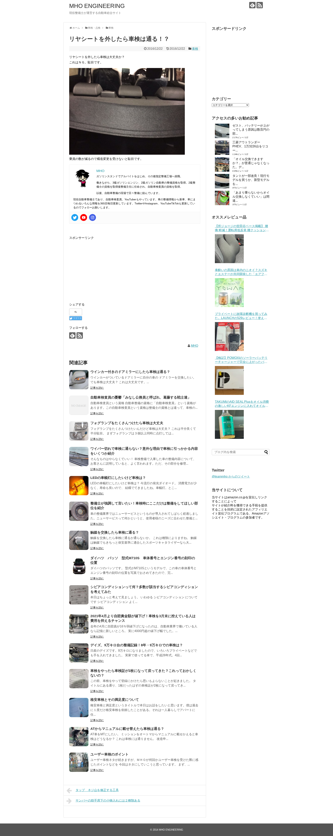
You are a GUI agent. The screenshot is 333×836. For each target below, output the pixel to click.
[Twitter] (74, 217)
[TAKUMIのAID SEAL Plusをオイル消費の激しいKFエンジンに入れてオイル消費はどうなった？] (229, 424)
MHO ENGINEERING (97, 6)
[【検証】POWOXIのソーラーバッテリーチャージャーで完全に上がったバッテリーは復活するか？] (229, 380)
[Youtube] (83, 217)
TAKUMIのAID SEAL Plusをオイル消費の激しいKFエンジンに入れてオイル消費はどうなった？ (242, 404)
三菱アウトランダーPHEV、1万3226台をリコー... (250, 146)
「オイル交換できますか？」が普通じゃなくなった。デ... (250, 163)
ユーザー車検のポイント (109, 754)
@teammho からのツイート (231, 476)
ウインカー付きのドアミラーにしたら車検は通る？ (130, 372)
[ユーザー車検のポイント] (78, 762)
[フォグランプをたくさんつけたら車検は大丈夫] (78, 431)
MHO (194, 345)
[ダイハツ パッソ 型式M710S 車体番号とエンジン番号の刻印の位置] (78, 566)
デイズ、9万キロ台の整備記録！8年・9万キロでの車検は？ (136, 645)
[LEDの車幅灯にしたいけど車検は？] (78, 485)
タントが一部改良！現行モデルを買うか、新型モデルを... (250, 179)
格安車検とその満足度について (114, 700)
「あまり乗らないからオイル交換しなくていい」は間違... (250, 196)
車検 (195, 48)
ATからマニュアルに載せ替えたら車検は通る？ (127, 729)
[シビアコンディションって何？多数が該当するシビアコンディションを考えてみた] (78, 594)
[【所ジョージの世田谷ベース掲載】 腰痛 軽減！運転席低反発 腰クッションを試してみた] (229, 248)
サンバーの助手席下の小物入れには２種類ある (108, 800)
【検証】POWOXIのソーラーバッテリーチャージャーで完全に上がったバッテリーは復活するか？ (241, 360)
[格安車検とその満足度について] (78, 707)
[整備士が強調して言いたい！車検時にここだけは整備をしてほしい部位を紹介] (78, 511)
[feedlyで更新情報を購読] (252, 5)
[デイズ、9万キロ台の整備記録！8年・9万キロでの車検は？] (78, 653)
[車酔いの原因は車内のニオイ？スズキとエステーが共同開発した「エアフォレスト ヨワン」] (229, 292)
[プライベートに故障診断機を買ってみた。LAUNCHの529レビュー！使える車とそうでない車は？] (229, 336)
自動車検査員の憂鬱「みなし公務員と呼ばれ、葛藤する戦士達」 (140, 397)
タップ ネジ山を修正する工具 (97, 790)
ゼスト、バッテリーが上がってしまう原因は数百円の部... (250, 129)
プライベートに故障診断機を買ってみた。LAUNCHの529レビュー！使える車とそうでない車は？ (241, 316)
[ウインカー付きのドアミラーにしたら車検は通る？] (78, 379)
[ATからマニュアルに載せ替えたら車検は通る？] (78, 736)
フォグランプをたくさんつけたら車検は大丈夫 (126, 423)
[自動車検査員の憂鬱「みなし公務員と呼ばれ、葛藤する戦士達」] (78, 405)
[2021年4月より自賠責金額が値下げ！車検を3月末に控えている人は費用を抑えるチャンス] (78, 624)
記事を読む (97, 387)
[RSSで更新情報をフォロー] (259, 5)
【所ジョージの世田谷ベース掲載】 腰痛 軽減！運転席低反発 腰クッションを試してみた (242, 228)
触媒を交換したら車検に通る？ (114, 532)
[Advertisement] (101, 267)
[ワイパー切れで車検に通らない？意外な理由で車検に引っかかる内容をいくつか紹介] (78, 456)
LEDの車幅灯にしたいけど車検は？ (118, 478)
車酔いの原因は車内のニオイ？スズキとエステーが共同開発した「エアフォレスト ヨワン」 (241, 272)
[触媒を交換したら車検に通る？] (78, 540)
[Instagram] (92, 217)
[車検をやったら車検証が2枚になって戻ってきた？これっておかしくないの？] (78, 678)
